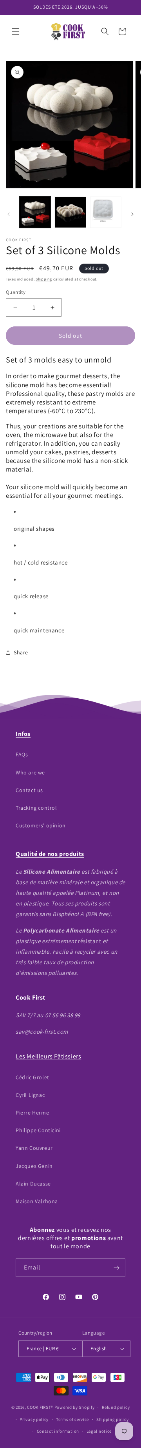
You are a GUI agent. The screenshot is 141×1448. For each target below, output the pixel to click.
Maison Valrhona (37, 1201)
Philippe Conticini (38, 1130)
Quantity (15, 292)
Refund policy (116, 1407)
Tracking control (36, 807)
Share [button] (21, 652)
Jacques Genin (34, 1165)
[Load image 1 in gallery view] (35, 212)
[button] (15, 31)
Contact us (29, 790)
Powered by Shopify (74, 1407)
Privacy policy (34, 1419)
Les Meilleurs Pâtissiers (48, 1056)
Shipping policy (112, 1419)
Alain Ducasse (33, 1183)
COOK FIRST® (40, 1407)
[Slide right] (132, 214)
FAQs (22, 754)
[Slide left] (8, 214)
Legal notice (99, 1431)
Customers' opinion (41, 825)
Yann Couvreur (34, 1147)
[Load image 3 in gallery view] (105, 212)
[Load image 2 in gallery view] (70, 212)
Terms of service (72, 1419)
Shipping (44, 279)
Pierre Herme (32, 1112)
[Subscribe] (116, 1268)
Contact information (58, 1431)
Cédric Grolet (32, 1077)
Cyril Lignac (30, 1094)
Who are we (30, 772)
